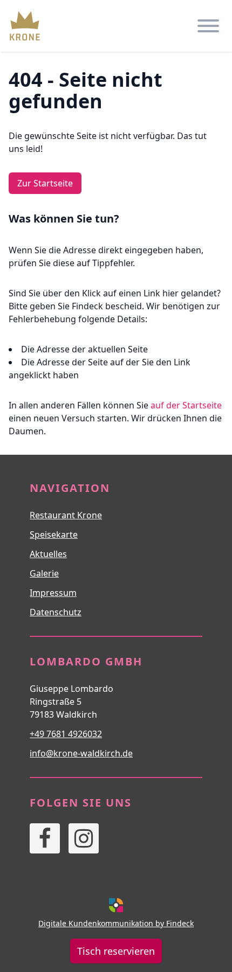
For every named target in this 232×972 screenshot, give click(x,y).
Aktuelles (48, 554)
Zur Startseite (45, 183)
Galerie (44, 573)
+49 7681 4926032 (66, 734)
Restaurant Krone (66, 515)
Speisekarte (54, 534)
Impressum (53, 593)
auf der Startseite (186, 405)
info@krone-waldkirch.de (81, 753)
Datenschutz (55, 612)
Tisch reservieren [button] (116, 951)
